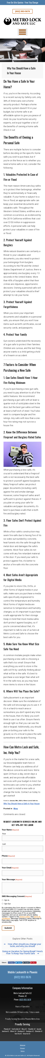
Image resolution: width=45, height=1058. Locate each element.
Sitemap (22, 1045)
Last (4, 844)
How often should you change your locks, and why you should (24, 945)
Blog (16, 809)
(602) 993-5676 (22, 11)
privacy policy (25, 917)
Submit (8, 928)
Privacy (22, 1048)
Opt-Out (7, 904)
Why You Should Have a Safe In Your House (21, 804)
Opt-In (6, 900)
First (4, 834)
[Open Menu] (22, 32)
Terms (22, 1051)
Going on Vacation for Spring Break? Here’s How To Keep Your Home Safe (22, 952)
